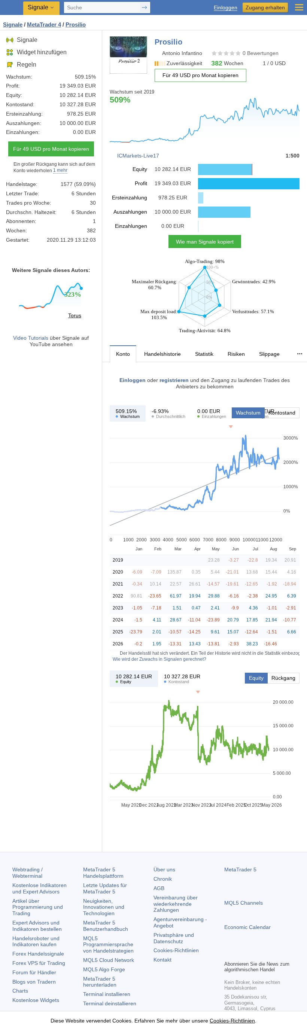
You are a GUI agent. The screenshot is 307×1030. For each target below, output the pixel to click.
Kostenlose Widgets (35, 1000)
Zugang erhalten (265, 7)
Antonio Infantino (182, 53)
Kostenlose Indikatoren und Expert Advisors (39, 888)
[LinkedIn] (276, 953)
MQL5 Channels (243, 903)
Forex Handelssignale (38, 954)
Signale (27, 40)
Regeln (26, 64)
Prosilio (76, 24)
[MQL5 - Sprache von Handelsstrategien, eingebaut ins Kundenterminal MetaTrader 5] (11, 7)
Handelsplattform (103, 873)
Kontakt (162, 960)
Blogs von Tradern (34, 982)
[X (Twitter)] (252, 953)
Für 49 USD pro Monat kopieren (51, 149)
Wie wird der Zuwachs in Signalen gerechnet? (159, 659)
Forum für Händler (34, 972)
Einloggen (225, 7)
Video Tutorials (30, 338)
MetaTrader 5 (240, 869)
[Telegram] (240, 953)
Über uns (164, 869)
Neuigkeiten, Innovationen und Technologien (103, 907)
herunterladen (99, 982)
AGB (159, 888)
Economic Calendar (247, 927)
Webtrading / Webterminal (27, 873)
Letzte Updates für (105, 888)
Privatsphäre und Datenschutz (174, 938)
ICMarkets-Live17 (138, 156)
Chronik (163, 879)
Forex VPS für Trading (38, 963)
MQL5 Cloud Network (108, 960)
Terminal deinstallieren (109, 1003)
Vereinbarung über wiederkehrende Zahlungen (176, 904)
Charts (20, 991)
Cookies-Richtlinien (176, 950)
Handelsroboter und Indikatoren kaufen (36, 941)
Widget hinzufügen (42, 52)
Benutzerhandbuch (105, 926)
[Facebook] (228, 953)
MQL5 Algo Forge (104, 969)
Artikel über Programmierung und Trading (37, 907)
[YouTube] (264, 953)
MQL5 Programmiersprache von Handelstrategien (108, 944)
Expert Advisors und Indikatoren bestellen (37, 926)
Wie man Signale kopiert (205, 242)
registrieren (174, 380)
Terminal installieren (106, 994)
